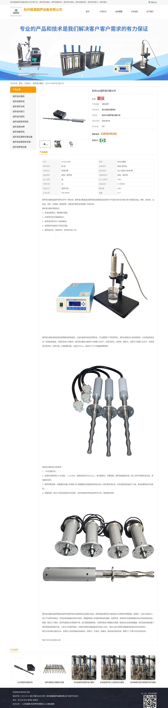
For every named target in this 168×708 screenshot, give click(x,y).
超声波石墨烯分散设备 (22, 137)
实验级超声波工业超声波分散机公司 (84, 682)
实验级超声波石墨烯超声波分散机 (113, 682)
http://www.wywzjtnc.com (51, 640)
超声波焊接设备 (20, 147)
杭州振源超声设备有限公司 (57, 696)
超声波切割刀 (19, 111)
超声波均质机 (19, 117)
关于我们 (150, 11)
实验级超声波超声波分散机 (54, 682)
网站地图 (50, 704)
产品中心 (103, 11)
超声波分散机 (38, 83)
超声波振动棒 (19, 127)
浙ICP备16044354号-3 (38, 696)
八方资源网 (26, 704)
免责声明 (34, 704)
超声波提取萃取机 (21, 122)
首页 (87, 11)
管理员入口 (42, 704)
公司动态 (134, 11)
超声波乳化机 (19, 106)
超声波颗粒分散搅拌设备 (24, 682)
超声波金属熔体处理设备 (23, 142)
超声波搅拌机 (19, 101)
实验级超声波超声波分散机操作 (143, 682)
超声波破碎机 (19, 132)
